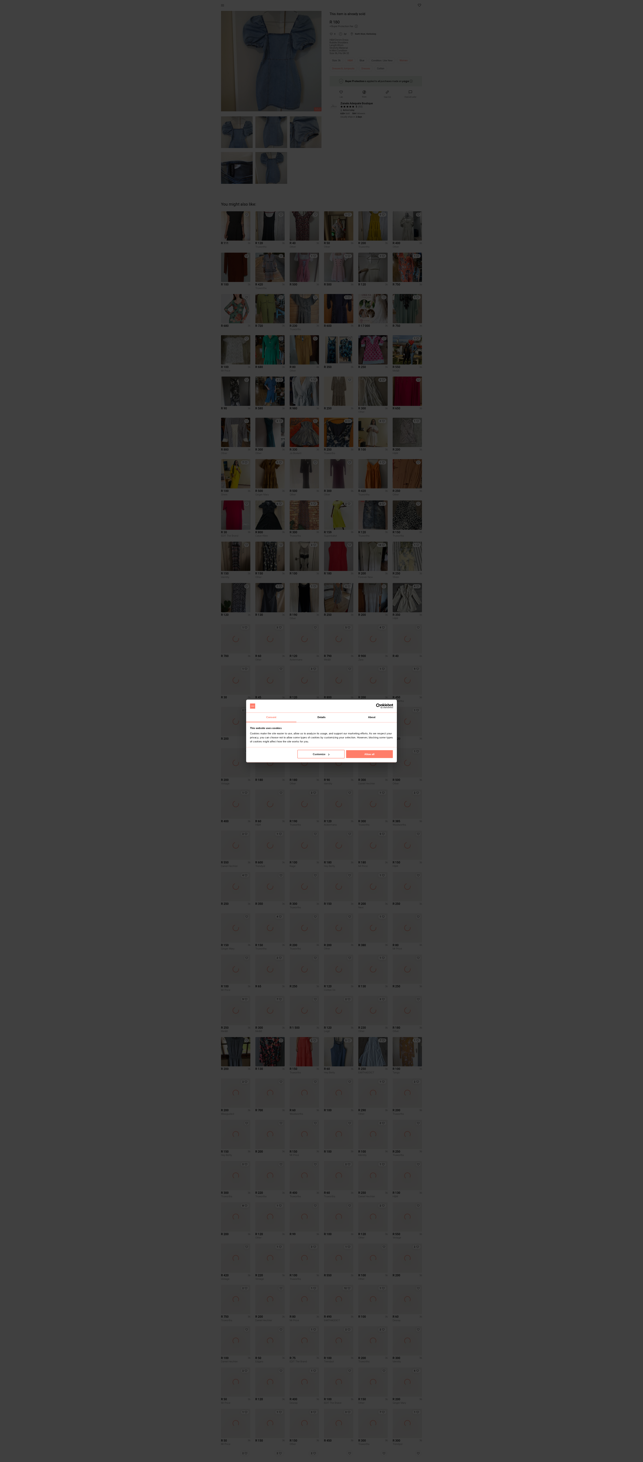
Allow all (369, 754)
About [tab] (371, 717)
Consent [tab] (271, 717)
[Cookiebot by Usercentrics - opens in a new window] (378, 706)
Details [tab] (321, 717)
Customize (319, 754)
